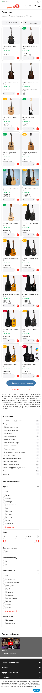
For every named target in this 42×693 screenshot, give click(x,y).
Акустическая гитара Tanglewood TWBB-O (10, 46)
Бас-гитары (21, 433)
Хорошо (36, 690)
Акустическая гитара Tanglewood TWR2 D (10, 117)
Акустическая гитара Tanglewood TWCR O (10, 82)
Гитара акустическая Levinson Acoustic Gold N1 (10, 188)
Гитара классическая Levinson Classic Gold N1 (30, 188)
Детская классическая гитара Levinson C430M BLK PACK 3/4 (30, 258)
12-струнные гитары (21, 427)
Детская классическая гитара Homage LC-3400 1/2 (11, 223)
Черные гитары (21, 449)
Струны (20, 471)
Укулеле (20, 474)
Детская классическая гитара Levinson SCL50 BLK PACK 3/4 (30, 294)
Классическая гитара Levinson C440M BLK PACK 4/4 (29, 329)
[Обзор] (11, 643)
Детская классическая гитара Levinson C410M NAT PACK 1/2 (11, 258)
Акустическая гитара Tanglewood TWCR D (29, 46)
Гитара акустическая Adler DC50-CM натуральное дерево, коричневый (29, 152)
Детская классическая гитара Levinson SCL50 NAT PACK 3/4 (11, 329)
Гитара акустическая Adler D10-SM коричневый (10, 152)
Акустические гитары (21, 430)
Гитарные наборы (21, 436)
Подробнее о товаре (9, 653)
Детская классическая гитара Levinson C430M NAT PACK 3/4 (11, 294)
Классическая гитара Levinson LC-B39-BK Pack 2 (29, 364)
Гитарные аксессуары (20, 464)
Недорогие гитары (21, 446)
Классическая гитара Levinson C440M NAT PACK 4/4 (10, 364)
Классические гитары (21, 443)
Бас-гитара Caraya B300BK (28, 117)
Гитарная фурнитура (20, 461)
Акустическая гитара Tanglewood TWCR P (29, 82)
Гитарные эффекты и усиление (20, 468)
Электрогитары (21, 455)
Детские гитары (21, 439)
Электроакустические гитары (21, 452)
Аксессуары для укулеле (20, 458)
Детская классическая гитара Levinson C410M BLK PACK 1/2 (30, 223)
